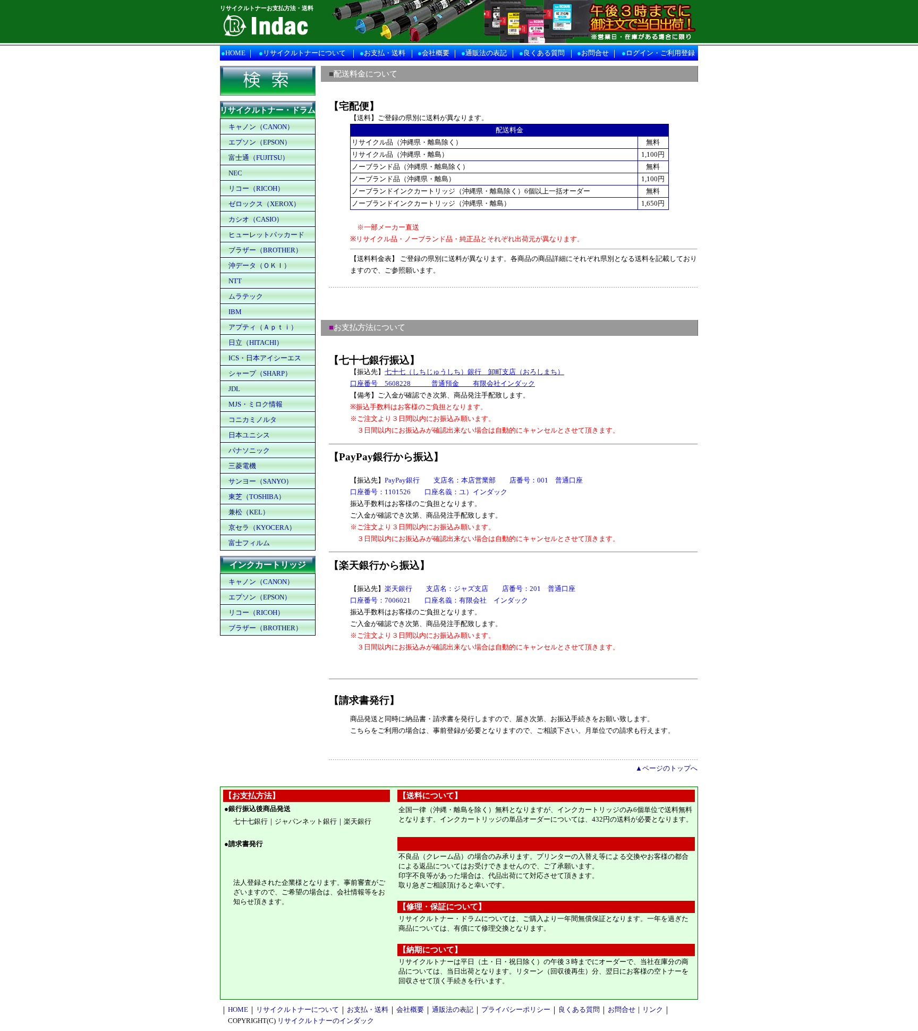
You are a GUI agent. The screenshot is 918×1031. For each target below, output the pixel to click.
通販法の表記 (486, 53)
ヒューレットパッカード (266, 235)
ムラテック (245, 296)
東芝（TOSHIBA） (256, 497)
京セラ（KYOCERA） (262, 527)
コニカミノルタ (252, 420)
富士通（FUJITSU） (258, 158)
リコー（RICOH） (256, 188)
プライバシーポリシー (515, 1009)
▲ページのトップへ (666, 768)
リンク (652, 1009)
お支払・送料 (384, 53)
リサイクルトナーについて (304, 53)
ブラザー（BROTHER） (265, 250)
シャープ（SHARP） (260, 373)
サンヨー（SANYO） (260, 481)
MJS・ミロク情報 (255, 404)
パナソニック (249, 450)
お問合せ (595, 53)
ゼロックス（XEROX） (264, 204)
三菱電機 (242, 466)
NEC (235, 173)
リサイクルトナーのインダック (325, 1021)
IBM (235, 312)
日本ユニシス (249, 435)
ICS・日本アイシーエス (264, 358)
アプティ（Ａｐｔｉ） (263, 327)
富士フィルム (249, 543)
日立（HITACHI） (255, 343)
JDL (234, 389)
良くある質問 (544, 53)
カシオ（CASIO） (255, 219)
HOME (235, 53)
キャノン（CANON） (261, 127)
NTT (235, 281)
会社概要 (435, 53)
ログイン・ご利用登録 (660, 53)
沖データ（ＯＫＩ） (259, 265)
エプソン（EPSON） (259, 142)
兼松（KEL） (248, 512)
